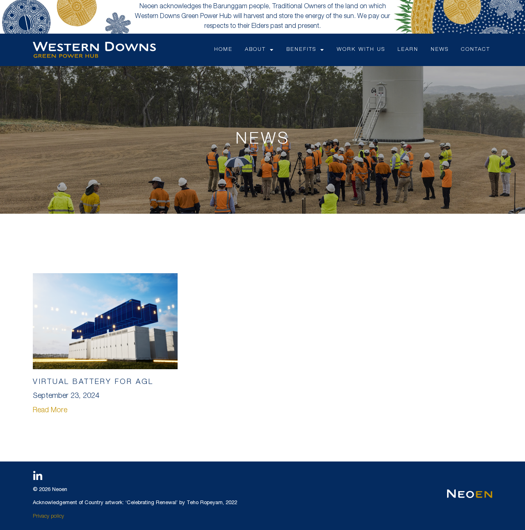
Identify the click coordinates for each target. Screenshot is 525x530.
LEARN (407, 50)
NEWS (440, 50)
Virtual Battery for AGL (93, 382)
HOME (223, 50)
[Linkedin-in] (37, 476)
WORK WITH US (361, 50)
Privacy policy (48, 516)
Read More (50, 410)
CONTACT (475, 50)
